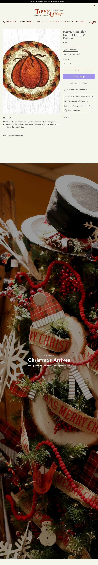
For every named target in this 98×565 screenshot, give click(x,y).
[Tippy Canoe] (49, 13)
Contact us (84, 101)
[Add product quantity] (65, 64)
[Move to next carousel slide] (93, 152)
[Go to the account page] (90, 22)
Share (67, 117)
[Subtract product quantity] (70, 64)
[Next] (86, 22)
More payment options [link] (79, 83)
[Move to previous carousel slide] (88, 153)
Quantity (66, 59)
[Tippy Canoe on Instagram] (94, 5)
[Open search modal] (4, 22)
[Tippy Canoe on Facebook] (91, 5)
